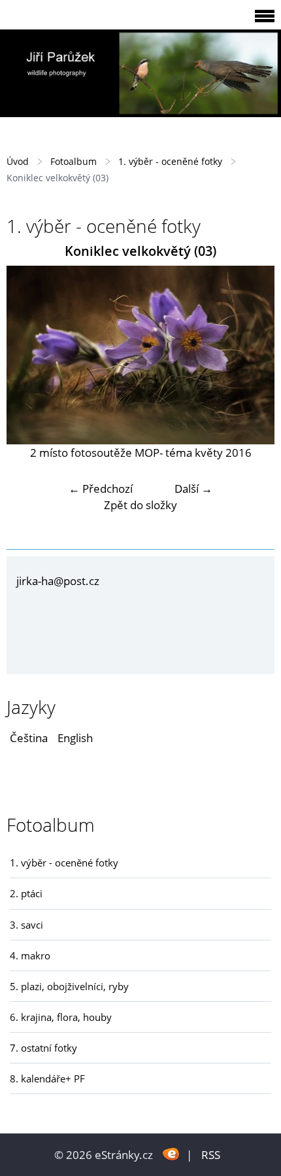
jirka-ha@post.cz (57, 580)
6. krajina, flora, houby (61, 1017)
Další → (193, 488)
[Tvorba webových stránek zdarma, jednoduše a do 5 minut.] (171, 1153)
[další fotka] (253, 355)
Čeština (29, 737)
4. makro (30, 955)
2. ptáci (26, 893)
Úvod (18, 161)
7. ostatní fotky (43, 1047)
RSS (210, 1154)
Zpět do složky (140, 504)
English (75, 737)
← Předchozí (101, 488)
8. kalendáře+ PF (47, 1078)
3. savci (26, 924)
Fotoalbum (73, 161)
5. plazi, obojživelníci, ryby (69, 986)
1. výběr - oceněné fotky (170, 161)
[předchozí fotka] (27, 355)
